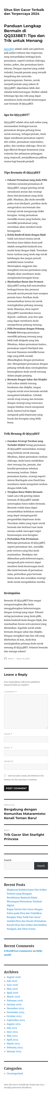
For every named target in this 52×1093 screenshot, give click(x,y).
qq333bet (9, 49)
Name (8, 734)
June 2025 (12, 1031)
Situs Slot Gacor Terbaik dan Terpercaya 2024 (24, 12)
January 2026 (14, 1004)
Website (8, 761)
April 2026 (12, 992)
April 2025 (12, 1039)
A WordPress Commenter (18, 951)
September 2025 (16, 1020)
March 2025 (13, 1043)
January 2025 (14, 1051)
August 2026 (14, 977)
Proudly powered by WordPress (17, 1087)
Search (8, 860)
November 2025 (15, 1012)
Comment (10, 692)
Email (8, 748)
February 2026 (15, 1000)
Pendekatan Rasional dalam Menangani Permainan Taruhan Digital (24, 901)
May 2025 (12, 1035)
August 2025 (14, 1024)
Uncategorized (15, 1073)
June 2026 (12, 984)
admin (11, 659)
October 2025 (14, 1016)
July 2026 (12, 981)
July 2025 (12, 1027)
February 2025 (15, 1047)
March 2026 (13, 996)
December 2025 (15, 1008)
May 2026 (12, 988)
